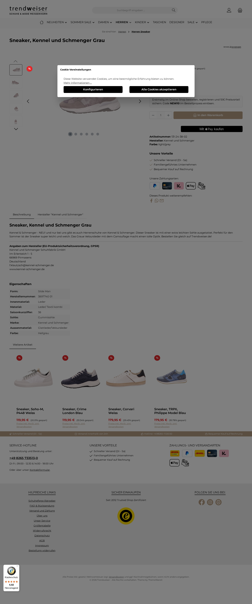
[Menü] (17, 567)
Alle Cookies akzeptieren (158, 89)
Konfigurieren (93, 89)
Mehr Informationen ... (78, 82)
